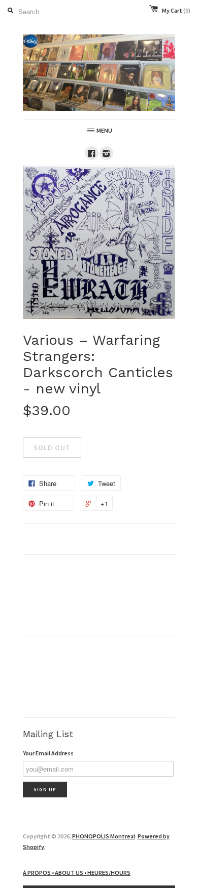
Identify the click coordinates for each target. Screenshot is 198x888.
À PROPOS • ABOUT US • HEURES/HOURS (76, 872)
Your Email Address (48, 753)
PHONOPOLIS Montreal (103, 836)
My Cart (176, 10)
